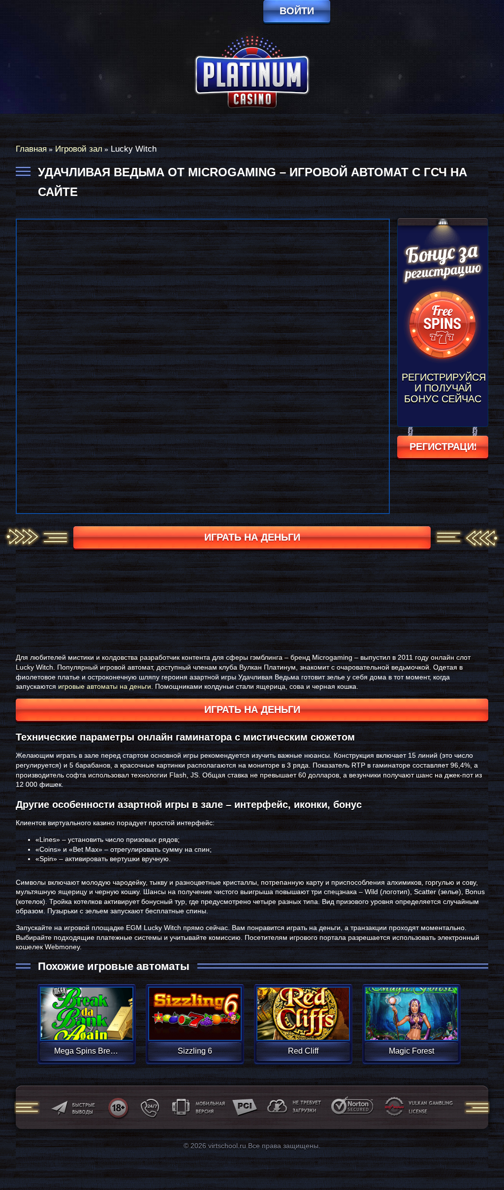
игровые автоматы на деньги (104, 686)
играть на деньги (252, 537)
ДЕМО (86, 1025)
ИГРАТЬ (86, 1007)
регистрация (443, 446)
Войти (297, 10)
